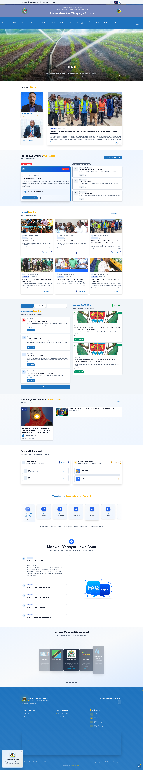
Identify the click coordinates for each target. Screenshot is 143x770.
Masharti (107, 762)
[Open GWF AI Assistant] (139, 766)
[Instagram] (119, 702)
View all (119, 401)
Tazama (32, 330)
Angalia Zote (116, 305)
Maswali (25, 2)
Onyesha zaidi (30, 578)
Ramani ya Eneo (117, 762)
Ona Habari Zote (115, 213)
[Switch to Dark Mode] (111, 2)
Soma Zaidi (50, 139)
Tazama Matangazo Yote (45, 387)
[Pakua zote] (63, 470)
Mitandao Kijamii (35, 2)
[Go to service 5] (71, 682)
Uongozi (45, 2)
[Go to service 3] (68, 682)
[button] (45, 568)
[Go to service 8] (77, 682)
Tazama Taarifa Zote (114, 157)
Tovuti (53, 2)
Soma (81, 175)
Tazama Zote (64, 462)
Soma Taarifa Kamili (29, 198)
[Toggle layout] (21, 752)
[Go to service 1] (65, 682)
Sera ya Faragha (96, 762)
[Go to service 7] (74, 682)
